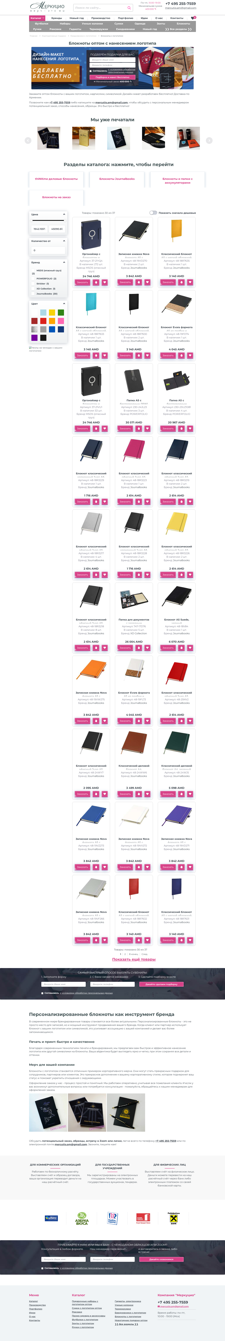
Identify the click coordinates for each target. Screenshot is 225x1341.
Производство (100, 18)
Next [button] (209, 140)
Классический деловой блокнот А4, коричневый (134, 769)
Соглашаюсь (114, 71)
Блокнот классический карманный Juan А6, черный (134, 550)
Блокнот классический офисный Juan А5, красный (176, 696)
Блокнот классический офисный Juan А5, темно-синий (176, 477)
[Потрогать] (96, 282)
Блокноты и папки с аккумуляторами (178, 181)
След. (145, 954)
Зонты (161, 23)
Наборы (65, 23)
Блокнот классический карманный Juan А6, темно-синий (91, 477)
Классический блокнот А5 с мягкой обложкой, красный (134, 916)
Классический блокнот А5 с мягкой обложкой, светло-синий (91, 331)
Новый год (77, 18)
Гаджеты (75, 29)
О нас (159, 18)
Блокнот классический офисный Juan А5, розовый (134, 477)
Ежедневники (125, 29)
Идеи (144, 18)
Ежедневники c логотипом (130, 1312)
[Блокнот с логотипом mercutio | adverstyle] (118, 138)
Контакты (176, 18)
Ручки (37, 29)
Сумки (118, 23)
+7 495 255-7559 (180, 3)
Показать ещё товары (134, 959)
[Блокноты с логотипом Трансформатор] (48, 138)
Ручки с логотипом (83, 1327)
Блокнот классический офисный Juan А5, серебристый (91, 550)
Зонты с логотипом (83, 1323)
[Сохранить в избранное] (105, 282)
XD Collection (138, 633)
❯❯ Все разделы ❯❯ (178, 29)
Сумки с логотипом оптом (87, 1308)
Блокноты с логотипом (128, 1316)
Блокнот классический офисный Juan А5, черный (91, 623)
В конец (134, 954)
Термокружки (99, 29)
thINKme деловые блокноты (56, 179)
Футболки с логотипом (85, 1319)
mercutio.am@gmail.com (180, 7)
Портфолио (125, 18)
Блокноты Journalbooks (117, 179)
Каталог (36, 18)
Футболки (41, 23)
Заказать (82, 282)
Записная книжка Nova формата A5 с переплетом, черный (133, 258)
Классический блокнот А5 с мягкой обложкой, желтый (176, 258)
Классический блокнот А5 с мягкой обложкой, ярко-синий (176, 916)
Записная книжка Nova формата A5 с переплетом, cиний (91, 842)
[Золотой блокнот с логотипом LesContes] (83, 138)
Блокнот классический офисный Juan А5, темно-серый (91, 769)
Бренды (56, 18)
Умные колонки (92, 23)
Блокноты (183, 23)
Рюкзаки (55, 29)
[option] (48, 140)
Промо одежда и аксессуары (88, 1315)
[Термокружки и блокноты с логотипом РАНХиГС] (188, 138)
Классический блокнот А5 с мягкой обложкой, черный (134, 331)
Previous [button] (28, 140)
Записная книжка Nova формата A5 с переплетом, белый (133, 842)
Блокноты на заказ (56, 197)
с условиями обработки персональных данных (121, 71)
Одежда (140, 23)
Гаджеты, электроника (128, 1301)
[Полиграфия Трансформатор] (153, 138)
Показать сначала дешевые (177, 212)
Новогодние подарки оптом (131, 1320)
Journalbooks (138, 267)
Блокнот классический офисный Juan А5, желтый (176, 550)
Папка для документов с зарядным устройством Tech (134, 623)
